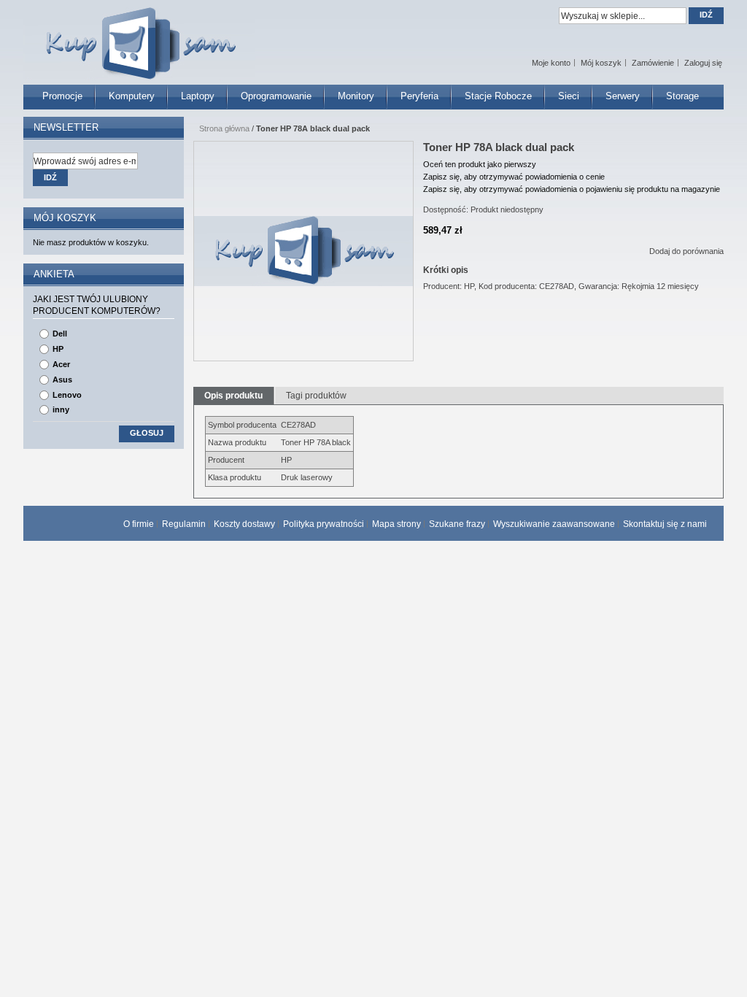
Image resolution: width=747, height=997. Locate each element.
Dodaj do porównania (686, 251)
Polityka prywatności (323, 524)
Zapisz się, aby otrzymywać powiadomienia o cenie (514, 176)
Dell (60, 333)
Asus (62, 379)
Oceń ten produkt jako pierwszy (479, 164)
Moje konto (551, 62)
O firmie (138, 524)
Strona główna (224, 128)
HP (58, 348)
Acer (61, 364)
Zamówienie (653, 62)
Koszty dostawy (244, 524)
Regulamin (184, 524)
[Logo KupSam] (139, 35)
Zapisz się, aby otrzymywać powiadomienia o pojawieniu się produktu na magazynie (571, 189)
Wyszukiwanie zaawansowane (554, 524)
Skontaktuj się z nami (665, 524)
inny (61, 409)
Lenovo (67, 394)
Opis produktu (233, 395)
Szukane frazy (457, 524)
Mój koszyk (601, 62)
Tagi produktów (316, 395)
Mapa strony (396, 524)
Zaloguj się (703, 62)
